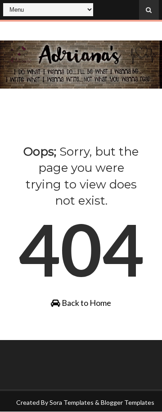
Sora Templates (72, 402)
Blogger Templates (127, 402)
